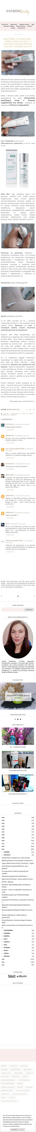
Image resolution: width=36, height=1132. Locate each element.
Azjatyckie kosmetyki (19, 1094)
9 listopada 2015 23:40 (18, 524)
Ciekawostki (27, 1069)
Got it (22, 1129)
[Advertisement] (18, 1024)
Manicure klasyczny (22, 1090)
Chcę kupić (21, 28)
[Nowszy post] (1, 596)
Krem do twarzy (28, 413)
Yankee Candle (24, 24)
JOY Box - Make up (7, 882)
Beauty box (5, 1076)
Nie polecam (16, 1076)
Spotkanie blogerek (7, 1083)
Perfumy (20, 1087)
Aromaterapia (18, 1073)
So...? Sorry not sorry (18, 747)
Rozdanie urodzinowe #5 (18, 794)
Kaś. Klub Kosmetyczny (15, 449)
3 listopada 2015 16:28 (21, 424)
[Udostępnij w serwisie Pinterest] (33, 410)
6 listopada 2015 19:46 (22, 513)
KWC (33, 24)
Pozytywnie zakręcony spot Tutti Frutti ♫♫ (15, 876)
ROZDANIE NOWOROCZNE (18, 770)
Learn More (14, 1129)
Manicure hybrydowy (8, 1080)
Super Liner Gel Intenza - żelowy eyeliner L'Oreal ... (18, 879)
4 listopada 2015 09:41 (22, 475)
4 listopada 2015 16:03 (22, 496)
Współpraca (20, 26)
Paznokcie (4, 1069)
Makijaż (25, 1076)
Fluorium (10, 424)
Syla (7, 524)
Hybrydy (20, 1083)
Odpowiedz (10, 430)
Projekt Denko (9, 26)
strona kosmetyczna (15, 541)
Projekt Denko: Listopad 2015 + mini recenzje (16, 858)
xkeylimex (10, 475)
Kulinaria (29, 1087)
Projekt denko (15, 1069)
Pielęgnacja (5, 414)
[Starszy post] (34, 596)
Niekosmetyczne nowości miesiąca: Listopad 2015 (17, 861)
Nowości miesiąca (24, 1080)
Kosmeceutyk (16, 413)
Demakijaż (29, 1073)
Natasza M (10, 464)
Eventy (29, 26)
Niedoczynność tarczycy (9, 1101)
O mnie (13, 28)
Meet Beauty (5, 1094)
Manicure (14, 24)
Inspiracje (12, 1097)
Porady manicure (7, 1090)
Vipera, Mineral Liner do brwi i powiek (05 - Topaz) (18, 863)
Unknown (10, 436)
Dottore (6, 413)
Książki (3, 1097)
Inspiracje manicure (7, 1087)
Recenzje (5, 24)
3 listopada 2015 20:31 (22, 464)
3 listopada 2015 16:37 (21, 436)
